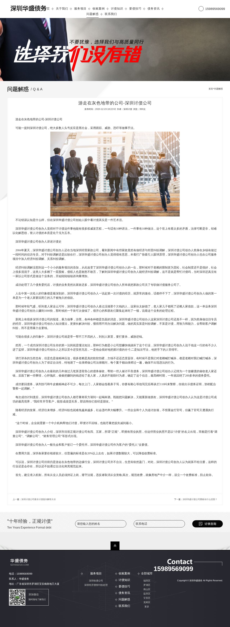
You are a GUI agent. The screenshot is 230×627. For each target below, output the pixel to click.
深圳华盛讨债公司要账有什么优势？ (200, 499)
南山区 (146, 589)
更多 (146, 606)
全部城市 (147, 573)
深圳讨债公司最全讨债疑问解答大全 (38, 499)
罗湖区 (146, 585)
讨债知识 (124, 580)
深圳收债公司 (96, 580)
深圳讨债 (127, 109)
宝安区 (146, 598)
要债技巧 (124, 586)
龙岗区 (146, 602)
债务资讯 (124, 593)
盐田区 (146, 593)
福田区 (146, 580)
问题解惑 (218, 89)
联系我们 (124, 605)
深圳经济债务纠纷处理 (96, 585)
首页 (211, 89)
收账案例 (124, 573)
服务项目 (96, 573)
